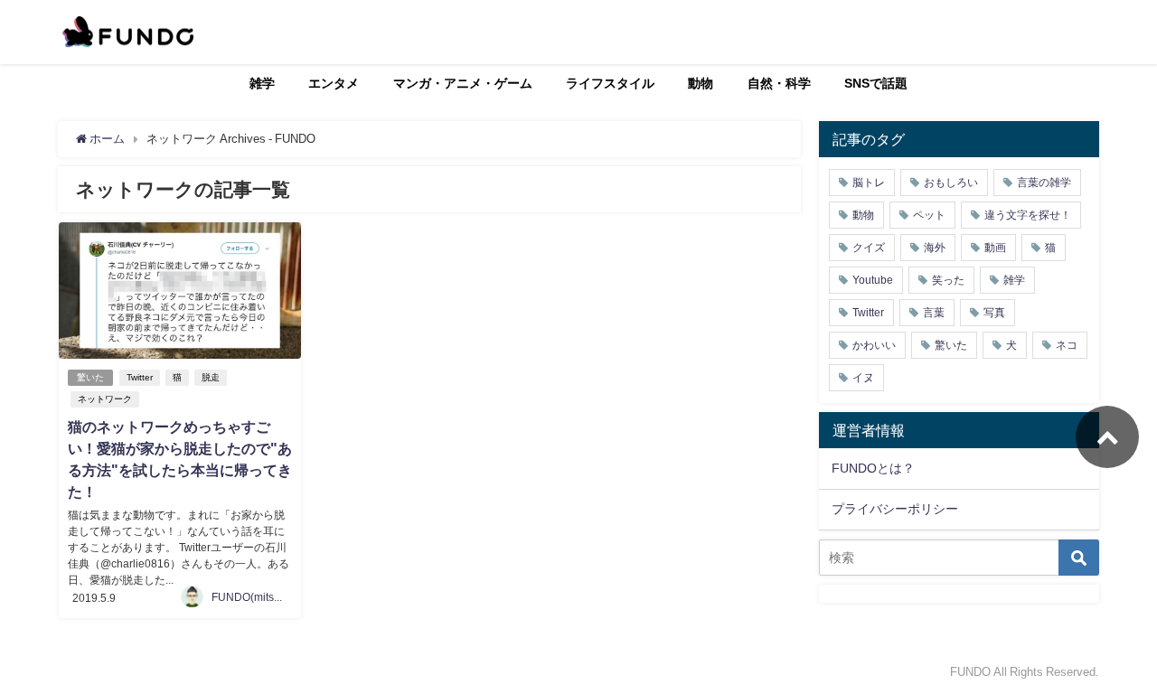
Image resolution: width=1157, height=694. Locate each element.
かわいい (874, 345)
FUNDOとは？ (873, 468)
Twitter (140, 377)
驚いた (90, 377)
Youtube (872, 280)
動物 (700, 83)
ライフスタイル (610, 83)
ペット (929, 215)
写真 (994, 312)
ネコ (1066, 345)
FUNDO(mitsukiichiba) (267, 597)
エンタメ (333, 83)
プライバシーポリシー (895, 508)
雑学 (262, 83)
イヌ (863, 377)
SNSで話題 (876, 83)
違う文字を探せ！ (1027, 215)
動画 (995, 247)
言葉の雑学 (1044, 182)
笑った (948, 280)
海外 (934, 247)
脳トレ (868, 182)
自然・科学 (779, 83)
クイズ (868, 247)
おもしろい (951, 182)
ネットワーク (105, 399)
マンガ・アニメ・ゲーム (462, 83)
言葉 (934, 312)
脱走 (211, 377)
